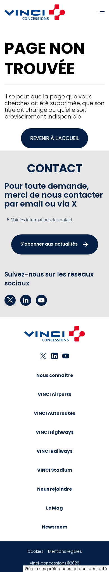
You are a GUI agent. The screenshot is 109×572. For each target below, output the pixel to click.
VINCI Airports (54, 394)
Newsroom (54, 527)
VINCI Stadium (54, 470)
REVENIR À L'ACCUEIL (54, 138)
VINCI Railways (54, 451)
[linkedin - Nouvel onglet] (25, 300)
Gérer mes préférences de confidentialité (66, 568)
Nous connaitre (54, 375)
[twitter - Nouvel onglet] (10, 300)
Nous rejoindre (54, 489)
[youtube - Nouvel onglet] (41, 300)
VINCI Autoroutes (54, 413)
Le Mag (54, 508)
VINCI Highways (55, 432)
